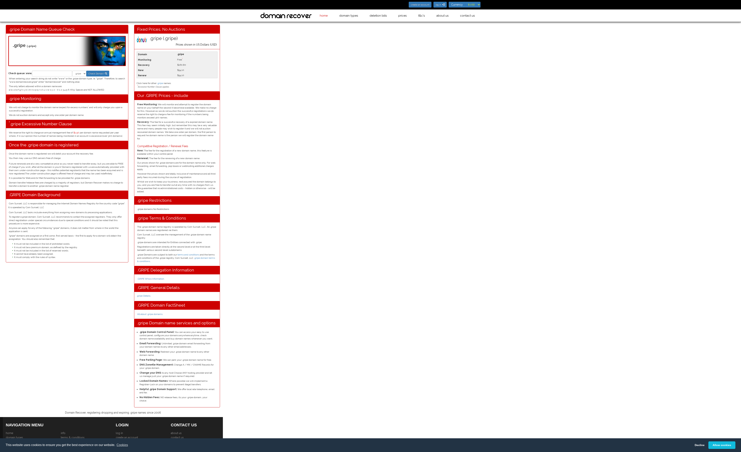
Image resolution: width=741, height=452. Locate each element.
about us (442, 15)
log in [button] (439, 4)
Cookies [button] (122, 445)
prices (402, 15)
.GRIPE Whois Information (150, 278)
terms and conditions (188, 254)
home (324, 15)
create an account (127, 437)
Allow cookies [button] (722, 445)
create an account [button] (420, 4)
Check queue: (16, 73)
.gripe (160, 83)
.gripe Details (143, 295)
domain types (348, 15)
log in (119, 433)
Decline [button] (700, 445)
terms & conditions (73, 437)
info (63, 433)
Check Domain (96, 73)
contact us (467, 15)
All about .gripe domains (149, 314)
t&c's (421, 15)
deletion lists (378, 15)
